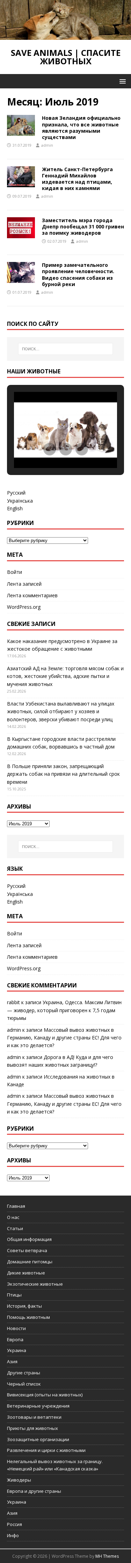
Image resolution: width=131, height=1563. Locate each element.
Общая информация (29, 1239)
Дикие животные (26, 1273)
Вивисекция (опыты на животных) (44, 1395)
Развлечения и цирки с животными (46, 1450)
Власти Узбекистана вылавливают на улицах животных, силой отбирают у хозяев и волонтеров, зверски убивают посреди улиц (60, 711)
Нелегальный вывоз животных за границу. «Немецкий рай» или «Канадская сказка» (55, 1465)
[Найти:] (65, 349)
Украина (16, 1350)
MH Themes (107, 1556)
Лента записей (24, 583)
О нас (13, 1217)
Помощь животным (28, 1317)
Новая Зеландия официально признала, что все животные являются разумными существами (81, 127)
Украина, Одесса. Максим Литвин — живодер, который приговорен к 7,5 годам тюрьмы (64, 1010)
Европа (15, 1339)
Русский (16, 492)
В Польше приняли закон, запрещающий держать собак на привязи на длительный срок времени (63, 774)
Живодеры (19, 1480)
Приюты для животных (32, 1428)
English (15, 508)
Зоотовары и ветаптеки (34, 1417)
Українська (20, 500)
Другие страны (23, 1373)
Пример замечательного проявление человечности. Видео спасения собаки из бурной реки (78, 274)
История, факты (24, 1306)
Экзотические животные (35, 1284)
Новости (16, 1328)
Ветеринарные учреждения (38, 1406)
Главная (16, 1206)
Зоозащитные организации (38, 1439)
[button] (121, 81)
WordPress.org (24, 607)
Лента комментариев (32, 595)
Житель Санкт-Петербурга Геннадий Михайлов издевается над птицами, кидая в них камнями (77, 179)
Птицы (14, 1295)
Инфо (13, 1535)
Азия (12, 1361)
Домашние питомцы (29, 1261)
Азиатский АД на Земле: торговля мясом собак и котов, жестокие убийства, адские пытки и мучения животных (65, 676)
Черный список (24, 1384)
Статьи (15, 1228)
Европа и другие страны (34, 1491)
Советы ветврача (27, 1250)
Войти (14, 572)
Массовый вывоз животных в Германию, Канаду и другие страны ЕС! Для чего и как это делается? (64, 1038)
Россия (14, 1524)
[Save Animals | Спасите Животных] (65, 35)
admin (47, 145)
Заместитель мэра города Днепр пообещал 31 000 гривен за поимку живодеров (83, 226)
